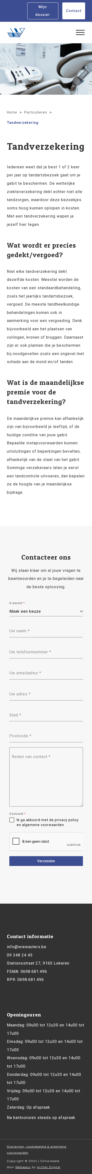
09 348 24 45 (20, 955)
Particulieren (35, 112)
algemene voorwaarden (43, 825)
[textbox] (44, 611)
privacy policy (67, 820)
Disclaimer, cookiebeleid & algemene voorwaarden (36, 1149)
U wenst (17, 603)
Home (12, 112)
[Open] (80, 32)
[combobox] (46, 611)
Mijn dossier (42, 11)
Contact (73, 11)
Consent (17, 814)
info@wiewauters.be (26, 946)
